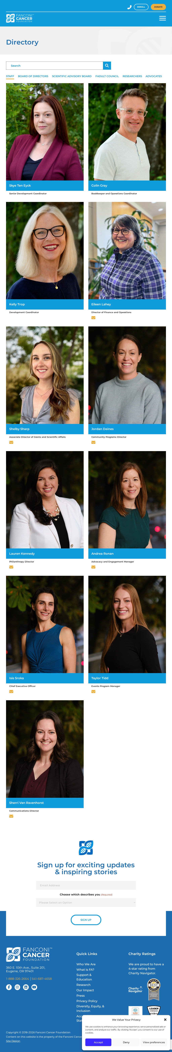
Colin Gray (99, 185)
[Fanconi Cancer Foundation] (20, 18)
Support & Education (84, 977)
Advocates (154, 76)
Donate (158, 7)
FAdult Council (107, 76)
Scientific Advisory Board (72, 76)
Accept (98, 1042)
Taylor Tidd (99, 678)
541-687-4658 (42, 979)
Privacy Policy (86, 1001)
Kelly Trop (17, 304)
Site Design (13, 1041)
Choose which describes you (86, 894)
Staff (10, 76)
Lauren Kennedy (22, 554)
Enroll (141, 7)
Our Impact (85, 990)
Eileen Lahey (101, 304)
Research (83, 985)
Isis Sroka (16, 678)
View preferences (154, 1042)
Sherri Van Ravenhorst (26, 803)
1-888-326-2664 (17, 979)
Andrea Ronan (102, 554)
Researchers (132, 76)
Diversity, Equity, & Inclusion (90, 1008)
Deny (126, 1042)
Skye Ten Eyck (20, 185)
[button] (165, 1019)
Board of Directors (33, 76)
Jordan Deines (102, 429)
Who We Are (86, 964)
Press (80, 996)
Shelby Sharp (19, 429)
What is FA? (85, 970)
